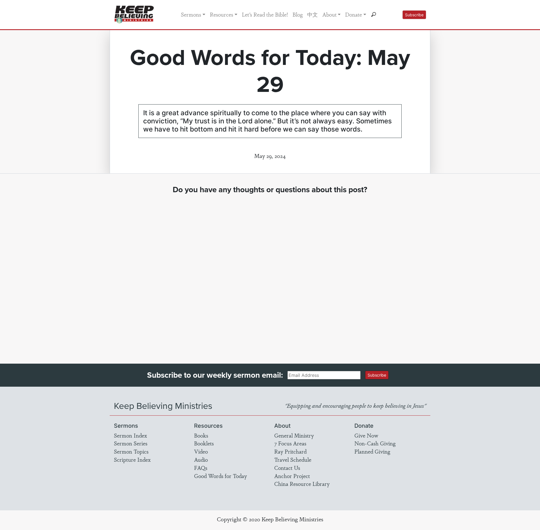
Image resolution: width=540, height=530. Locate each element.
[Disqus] (270, 273)
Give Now (366, 435)
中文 (312, 14)
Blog (297, 14)
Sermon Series (130, 443)
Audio (201, 459)
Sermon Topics (131, 451)
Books (201, 435)
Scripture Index (132, 459)
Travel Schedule (292, 459)
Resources (221, 14)
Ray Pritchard (290, 451)
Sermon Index (130, 435)
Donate (353, 14)
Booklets (204, 443)
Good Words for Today (220, 476)
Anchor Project (292, 476)
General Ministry (294, 435)
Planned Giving (372, 451)
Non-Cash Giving (374, 443)
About (329, 14)
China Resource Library (302, 484)
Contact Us (287, 468)
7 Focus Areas (290, 443)
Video (201, 451)
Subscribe (414, 14)
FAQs (200, 468)
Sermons (191, 14)
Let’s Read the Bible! (265, 14)
